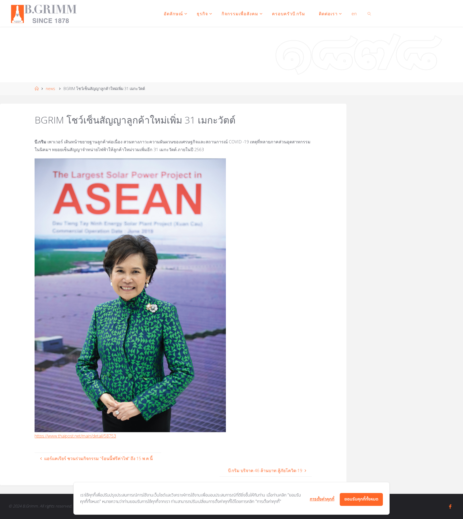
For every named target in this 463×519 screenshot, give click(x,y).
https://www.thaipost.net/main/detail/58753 (75, 436)
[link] (369, 13)
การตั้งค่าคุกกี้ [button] (322, 499)
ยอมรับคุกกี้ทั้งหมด (361, 499)
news (50, 88)
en (354, 14)
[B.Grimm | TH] (43, 13)
